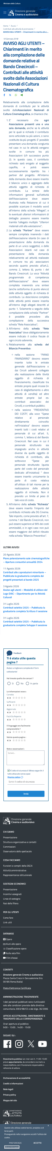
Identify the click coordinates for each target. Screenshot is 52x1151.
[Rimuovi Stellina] (8, 697)
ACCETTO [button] (37, 1142)
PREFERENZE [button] (15, 1142)
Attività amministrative (14, 870)
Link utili (7, 922)
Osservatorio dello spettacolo (17, 851)
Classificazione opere (15, 948)
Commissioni (9, 846)
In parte (34, 683)
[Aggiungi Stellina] (10, 697)
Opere (8, 939)
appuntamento (15, 1061)
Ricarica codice (14, 777)
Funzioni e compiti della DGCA (17, 865)
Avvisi (13, 25)
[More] (21, 95)
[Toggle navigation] (5, 12)
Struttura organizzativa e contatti (19, 842)
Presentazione (10, 837)
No (22, 683)
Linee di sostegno (11, 898)
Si (13, 683)
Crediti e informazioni (13, 1083)
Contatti (8, 969)
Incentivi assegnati (12, 894)
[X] (10, 95)
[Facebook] (4, 95)
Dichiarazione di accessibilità (16, 1078)
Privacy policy (9, 1094)
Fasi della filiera (10, 903)
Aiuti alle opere (13, 944)
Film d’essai (12, 958)
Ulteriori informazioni (12, 1147)
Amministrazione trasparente (21, 996)
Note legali (8, 1089)
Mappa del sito (10, 1100)
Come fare (8, 917)
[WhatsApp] (16, 95)
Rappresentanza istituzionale (17, 875)
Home (5, 25)
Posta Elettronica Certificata (17, 988)
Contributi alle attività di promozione (18, 29)
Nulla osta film (12, 953)
